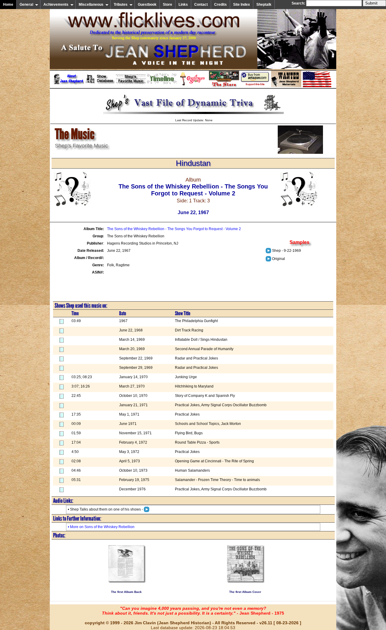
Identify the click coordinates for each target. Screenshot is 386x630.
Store (167, 4)
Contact (201, 4)
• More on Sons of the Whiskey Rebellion (101, 527)
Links (183, 4)
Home (8, 4)
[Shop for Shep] (224, 86)
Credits (220, 4)
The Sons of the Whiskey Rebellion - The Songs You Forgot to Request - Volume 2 (174, 229)
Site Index (241, 4)
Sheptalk (263, 4)
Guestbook (147, 4)
